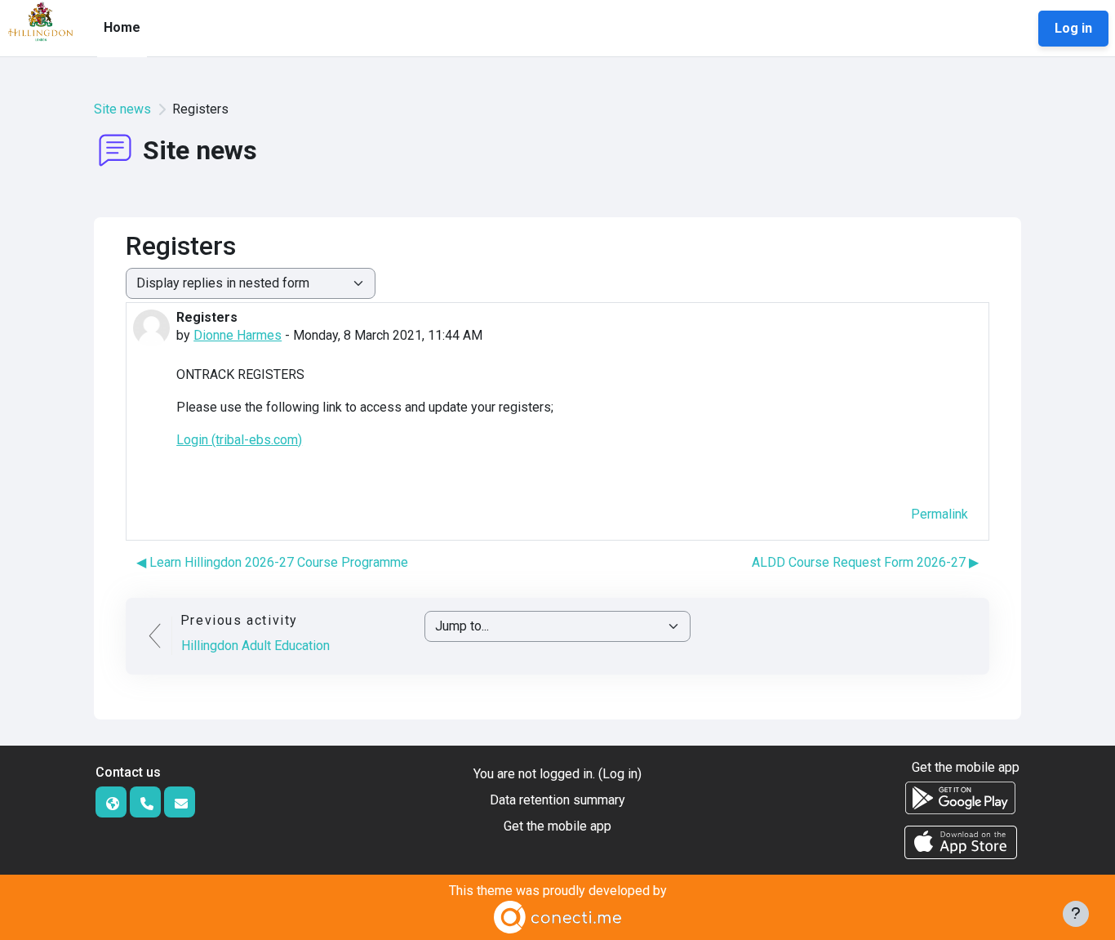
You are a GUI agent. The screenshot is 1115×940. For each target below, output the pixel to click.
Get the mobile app (557, 826)
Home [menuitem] (122, 27)
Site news (122, 109)
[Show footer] (1076, 914)
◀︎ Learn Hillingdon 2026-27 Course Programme (272, 562)
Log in (1073, 28)
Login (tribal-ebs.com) (239, 440)
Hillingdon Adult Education (255, 645)
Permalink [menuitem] (939, 514)
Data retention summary (557, 800)
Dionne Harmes (237, 335)
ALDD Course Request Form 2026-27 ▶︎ (865, 562)
